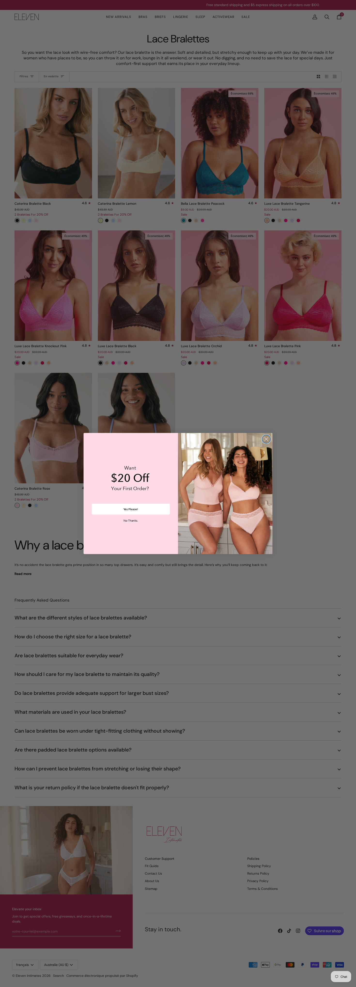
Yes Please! (131, 509)
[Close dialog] (266, 439)
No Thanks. (131, 520)
